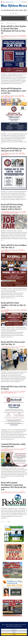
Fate (20, 35)
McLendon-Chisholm (17, 36)
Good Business (22, 346)
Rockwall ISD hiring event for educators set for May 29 (13, 149)
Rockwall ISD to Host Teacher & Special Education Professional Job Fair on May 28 (13, 29)
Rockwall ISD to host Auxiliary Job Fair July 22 (14, 246)
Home (2, 23)
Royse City (10, 97)
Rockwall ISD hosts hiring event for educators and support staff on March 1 (12, 206)
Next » (9, 521)
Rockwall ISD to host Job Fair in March (13, 387)
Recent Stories (24, 36)
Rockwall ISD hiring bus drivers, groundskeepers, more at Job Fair (13, 90)
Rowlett (2, 154)
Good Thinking (7, 36)
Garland (24, 448)
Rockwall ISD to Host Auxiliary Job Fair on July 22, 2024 (13, 305)
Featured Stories (9, 212)
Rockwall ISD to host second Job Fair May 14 (13, 343)
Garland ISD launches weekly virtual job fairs (13, 445)
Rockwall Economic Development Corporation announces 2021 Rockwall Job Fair (13, 486)
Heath (11, 36)
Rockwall (2, 37)
